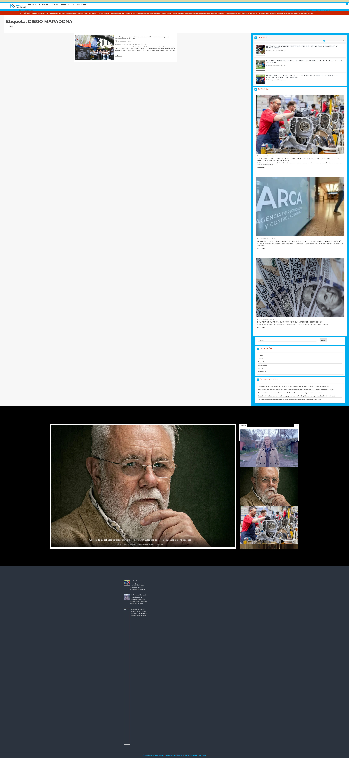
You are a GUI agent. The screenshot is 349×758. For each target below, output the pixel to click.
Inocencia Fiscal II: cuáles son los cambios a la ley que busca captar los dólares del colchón (299, 241)
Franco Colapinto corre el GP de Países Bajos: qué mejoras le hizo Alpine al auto (303, 45)
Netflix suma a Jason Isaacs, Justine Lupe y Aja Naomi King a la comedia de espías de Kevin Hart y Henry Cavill (140, 540)
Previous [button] (243, 425)
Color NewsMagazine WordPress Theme (181, 755)
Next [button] (296, 425)
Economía (43, 4)
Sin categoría (262, 371)
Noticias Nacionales (125, 41)
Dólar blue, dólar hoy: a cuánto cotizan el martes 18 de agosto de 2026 (289, 322)
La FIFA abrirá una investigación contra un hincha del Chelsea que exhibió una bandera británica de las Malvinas (221, 13)
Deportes (81, 4)
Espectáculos (67, 4)
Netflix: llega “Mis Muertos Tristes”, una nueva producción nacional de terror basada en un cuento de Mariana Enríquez (87, 13)
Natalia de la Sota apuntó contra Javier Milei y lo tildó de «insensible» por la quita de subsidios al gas (289, 399)
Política (32, 4)
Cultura (54, 4)
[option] (87, 13)
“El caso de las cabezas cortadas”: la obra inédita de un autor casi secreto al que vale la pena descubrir (155, 13)
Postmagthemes (201, 755)
